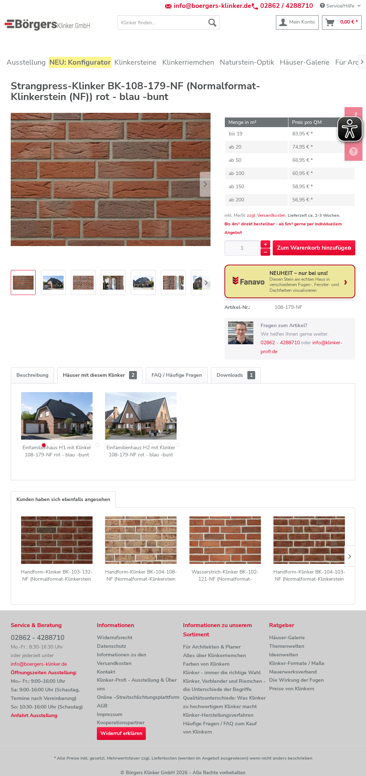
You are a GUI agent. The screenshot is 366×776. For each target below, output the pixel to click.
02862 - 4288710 (280, 342)
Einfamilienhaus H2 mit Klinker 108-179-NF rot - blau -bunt (141, 451)
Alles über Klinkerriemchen (214, 655)
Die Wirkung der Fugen (296, 680)
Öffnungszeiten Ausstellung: (43, 672)
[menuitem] (169, 22)
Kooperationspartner (120, 722)
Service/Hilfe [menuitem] (340, 5)
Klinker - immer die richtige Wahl (222, 672)
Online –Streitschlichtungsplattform (138, 697)
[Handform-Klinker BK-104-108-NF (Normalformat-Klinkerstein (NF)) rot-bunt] (141, 540)
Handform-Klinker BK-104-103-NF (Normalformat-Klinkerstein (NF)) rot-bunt (309, 576)
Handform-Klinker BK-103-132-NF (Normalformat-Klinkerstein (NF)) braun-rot (57, 576)
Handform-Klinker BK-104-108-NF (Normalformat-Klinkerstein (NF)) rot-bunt (141, 576)
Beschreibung (32, 375)
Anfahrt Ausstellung (34, 715)
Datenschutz (111, 646)
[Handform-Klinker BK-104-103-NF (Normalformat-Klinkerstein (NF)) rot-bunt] (309, 540)
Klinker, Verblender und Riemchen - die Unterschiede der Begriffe (224, 685)
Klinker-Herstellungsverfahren (218, 715)
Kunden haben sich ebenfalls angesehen (63, 499)
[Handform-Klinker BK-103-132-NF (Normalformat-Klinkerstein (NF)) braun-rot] (56, 540)
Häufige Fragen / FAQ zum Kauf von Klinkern (220, 728)
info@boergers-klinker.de (212, 5)
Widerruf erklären (121, 733)
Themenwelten (286, 646)
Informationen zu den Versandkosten (121, 659)
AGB (102, 705)
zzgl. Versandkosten (266, 215)
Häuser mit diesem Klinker (98, 375)
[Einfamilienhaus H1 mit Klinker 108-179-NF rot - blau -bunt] (56, 416)
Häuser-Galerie (287, 637)
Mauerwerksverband (293, 672)
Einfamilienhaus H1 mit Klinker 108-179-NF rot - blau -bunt (57, 451)
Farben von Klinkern (206, 664)
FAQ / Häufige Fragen (177, 375)
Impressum (109, 714)
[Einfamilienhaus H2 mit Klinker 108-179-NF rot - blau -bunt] (141, 416)
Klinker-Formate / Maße (297, 663)
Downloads (235, 375)
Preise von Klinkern (291, 688)
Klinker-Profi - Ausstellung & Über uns (137, 684)
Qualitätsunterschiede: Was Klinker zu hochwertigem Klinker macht (224, 702)
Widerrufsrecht (114, 637)
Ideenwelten (283, 654)
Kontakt (106, 672)
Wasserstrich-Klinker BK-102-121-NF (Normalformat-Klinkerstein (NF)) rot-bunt (225, 576)
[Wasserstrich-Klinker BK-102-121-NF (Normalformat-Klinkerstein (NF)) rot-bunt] (225, 540)
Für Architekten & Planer (212, 647)
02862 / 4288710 (286, 5)
